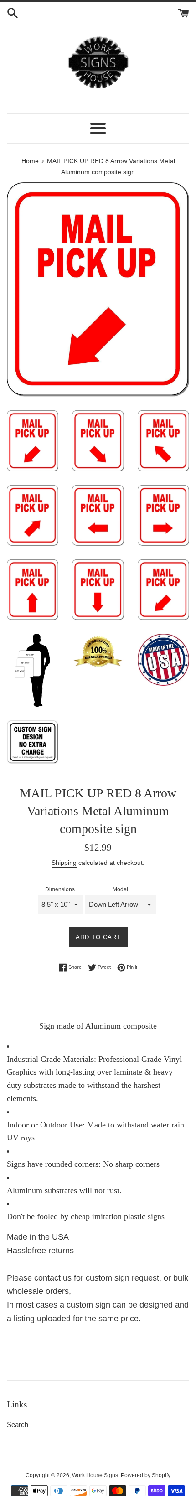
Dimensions (60, 889)
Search (17, 1424)
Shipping (64, 862)
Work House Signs (95, 1475)
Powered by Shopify (145, 1475)
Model (120, 889)
